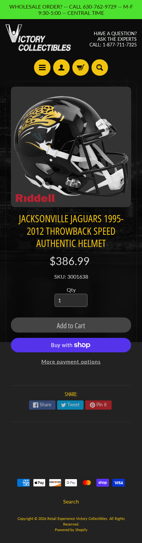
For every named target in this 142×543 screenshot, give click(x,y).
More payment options (71, 361)
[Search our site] (99, 67)
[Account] (61, 67)
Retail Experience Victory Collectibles (77, 518)
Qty (71, 289)
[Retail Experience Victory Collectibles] (38, 39)
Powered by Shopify (71, 530)
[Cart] (80, 67)
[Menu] (42, 67)
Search (71, 501)
